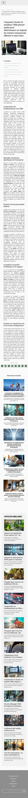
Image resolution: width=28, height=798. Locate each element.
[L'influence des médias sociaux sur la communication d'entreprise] (14, 720)
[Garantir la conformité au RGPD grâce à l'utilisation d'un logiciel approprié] (14, 549)
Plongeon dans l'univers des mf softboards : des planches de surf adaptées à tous (13, 634)
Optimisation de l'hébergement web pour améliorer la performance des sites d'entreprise (14, 445)
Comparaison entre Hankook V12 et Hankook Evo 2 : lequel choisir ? (13, 657)
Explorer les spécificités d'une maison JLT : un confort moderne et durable (13, 536)
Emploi (13, 781)
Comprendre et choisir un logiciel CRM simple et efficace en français (13, 682)
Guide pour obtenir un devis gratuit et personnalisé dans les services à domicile (14, 495)
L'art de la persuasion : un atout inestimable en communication (13, 755)
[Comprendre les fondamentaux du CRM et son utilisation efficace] (14, 598)
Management (13, 783)
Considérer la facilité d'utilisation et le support (13, 71)
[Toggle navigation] (4, 2)
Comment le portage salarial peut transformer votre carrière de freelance (14, 419)
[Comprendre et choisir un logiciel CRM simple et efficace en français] (14, 671)
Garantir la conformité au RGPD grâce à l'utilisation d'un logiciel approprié (13, 559)
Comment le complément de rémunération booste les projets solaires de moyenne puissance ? (14, 394)
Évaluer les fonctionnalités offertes (11, 69)
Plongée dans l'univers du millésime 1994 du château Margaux (13, 584)
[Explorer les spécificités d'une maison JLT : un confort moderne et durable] (14, 525)
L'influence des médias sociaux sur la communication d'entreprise (12, 731)
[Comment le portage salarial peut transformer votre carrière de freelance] (14, 410)
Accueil (2, 10)
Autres (13, 786)
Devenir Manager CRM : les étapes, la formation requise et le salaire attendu (13, 707)
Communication (9, 10)
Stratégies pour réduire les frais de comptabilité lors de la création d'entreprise (14, 470)
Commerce (13, 778)
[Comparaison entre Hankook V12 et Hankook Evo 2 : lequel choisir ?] (14, 647)
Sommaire (7, 61)
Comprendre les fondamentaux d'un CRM (12, 63)
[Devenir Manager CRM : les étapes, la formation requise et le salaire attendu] (14, 695)
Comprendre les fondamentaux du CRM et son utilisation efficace (13, 608)
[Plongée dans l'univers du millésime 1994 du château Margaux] (14, 573)
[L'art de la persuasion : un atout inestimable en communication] (14, 744)
